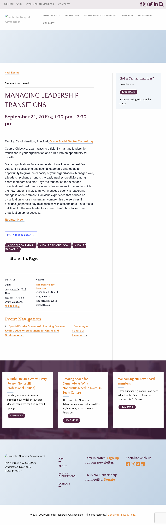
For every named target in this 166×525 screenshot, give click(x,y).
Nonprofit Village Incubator (45, 286)
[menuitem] (51, 16)
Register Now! (14, 219)
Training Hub (72, 15)
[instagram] (145, 5)
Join (61, 458)
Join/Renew (48, 23)
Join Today (128, 92)
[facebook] (141, 5)
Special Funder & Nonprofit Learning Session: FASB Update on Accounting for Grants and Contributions (35, 330)
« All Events (12, 72)
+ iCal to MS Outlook (54, 245)
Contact (64, 4)
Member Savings (51, 15)
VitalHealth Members (40, 4)
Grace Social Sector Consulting (71, 141)
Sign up (113, 458)
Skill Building (12, 306)
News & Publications (67, 475)
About (63, 466)
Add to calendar (21, 234)
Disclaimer (113, 514)
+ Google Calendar (21, 245)
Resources (127, 15)
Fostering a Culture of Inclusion (80, 330)
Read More (16, 415)
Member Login (13, 4)
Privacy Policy (128, 514)
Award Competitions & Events (100, 15)
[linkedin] (156, 5)
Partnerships (145, 15)
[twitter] (150, 5)
